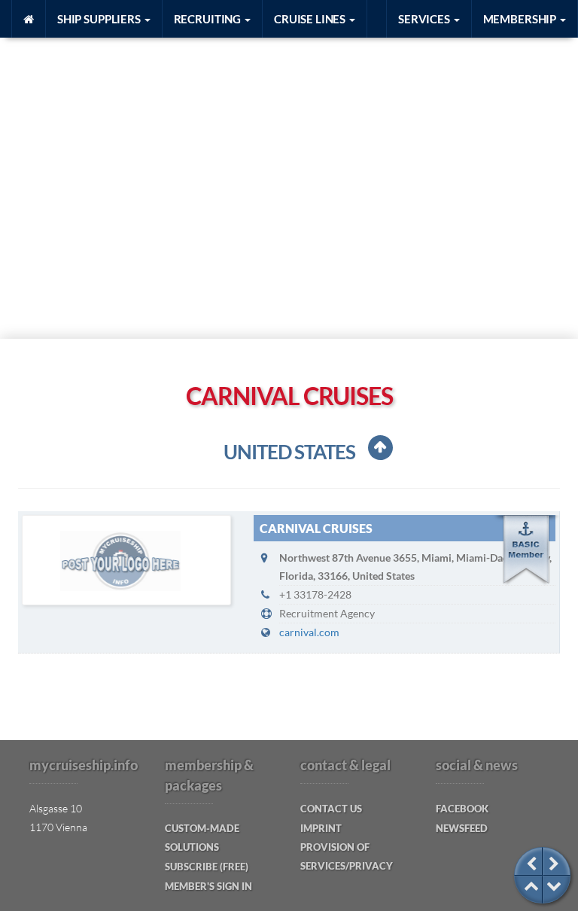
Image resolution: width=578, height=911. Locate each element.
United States (289, 452)
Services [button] (425, 19)
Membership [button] (520, 19)
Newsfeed (462, 828)
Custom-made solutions (202, 837)
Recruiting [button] (208, 19)
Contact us (331, 809)
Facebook (462, 809)
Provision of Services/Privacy (346, 856)
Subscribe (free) (206, 867)
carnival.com (309, 632)
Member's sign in (208, 886)
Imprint (321, 828)
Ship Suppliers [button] (100, 19)
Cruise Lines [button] (311, 19)
